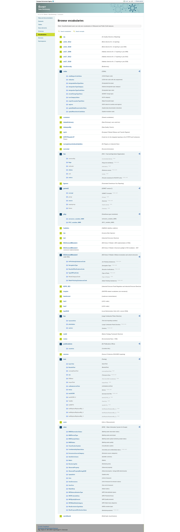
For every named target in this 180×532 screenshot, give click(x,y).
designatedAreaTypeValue (76, 83)
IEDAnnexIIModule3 (70, 248)
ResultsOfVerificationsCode (76, 269)
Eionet (45, 14)
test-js (70, 389)
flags (70, 162)
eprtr (65, 132)
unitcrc (71, 177)
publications (67, 344)
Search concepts (80, 31)
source (70, 200)
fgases (65, 183)
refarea (70, 170)
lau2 (64, 306)
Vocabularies (42, 34)
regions (71, 104)
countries (71, 348)
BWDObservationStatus (75, 431)
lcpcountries (72, 320)
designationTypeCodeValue (76, 90)
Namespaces (42, 41)
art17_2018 (67, 61)
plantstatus (72, 324)
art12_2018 (67, 47)
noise (65, 339)
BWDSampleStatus (74, 439)
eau (70, 375)
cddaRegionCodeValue (75, 76)
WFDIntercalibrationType (76, 492)
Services (40, 38)
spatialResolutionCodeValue (77, 111)
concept (71, 193)
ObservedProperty (74, 467)
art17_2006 (67, 52)
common (66, 117)
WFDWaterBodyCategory (76, 503)
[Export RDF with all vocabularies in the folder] (139, 71)
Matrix (70, 460)
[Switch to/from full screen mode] (132, 1)
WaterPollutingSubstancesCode (78, 280)
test (64, 359)
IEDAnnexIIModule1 (70, 243)
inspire (65, 291)
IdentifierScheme (73, 457)
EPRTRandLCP (68, 137)
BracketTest (72, 367)
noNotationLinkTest (74, 386)
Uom (70, 478)
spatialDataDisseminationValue (77, 108)
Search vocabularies (66, 31)
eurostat (66, 149)
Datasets (40, 21)
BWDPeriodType (73, 435)
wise (65, 427)
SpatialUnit (72, 474)
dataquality (67, 127)
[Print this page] (130, 1)
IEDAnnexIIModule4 (70, 255)
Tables (40, 24)
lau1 (64, 301)
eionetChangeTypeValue (75, 94)
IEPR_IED (66, 286)
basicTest (71, 364)
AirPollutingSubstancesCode (77, 261)
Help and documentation (45, 18)
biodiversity (67, 66)
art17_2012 (67, 56)
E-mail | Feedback (43, 526)
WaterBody (72, 489)
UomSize (71, 485)
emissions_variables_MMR (76, 219)
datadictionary (68, 122)
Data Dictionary (52, 14)
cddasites (71, 79)
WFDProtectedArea (74, 496)
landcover (66, 296)
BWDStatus (72, 442)
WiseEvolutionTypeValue (76, 506)
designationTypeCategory (76, 86)
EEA (46, 1)
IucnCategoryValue (74, 97)
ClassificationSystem (75, 446)
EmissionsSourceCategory (76, 453)
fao (64, 154)
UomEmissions (73, 481)
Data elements (42, 28)
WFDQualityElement (74, 499)
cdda (65, 71)
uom (65, 422)
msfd (65, 334)
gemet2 (66, 188)
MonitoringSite (73, 464)
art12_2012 (67, 42)
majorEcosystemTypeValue (76, 101)
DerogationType (73, 265)
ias (64, 233)
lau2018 (66, 311)
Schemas (41, 31)
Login (126, 1)
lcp (64, 316)
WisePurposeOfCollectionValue (78, 510)
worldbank (67, 516)
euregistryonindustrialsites (72, 144)
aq (64, 37)
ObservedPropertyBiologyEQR (77, 471)
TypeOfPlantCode (74, 273)
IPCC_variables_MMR (75, 222)
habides (66, 228)
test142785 (72, 393)
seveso (66, 354)
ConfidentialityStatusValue (76, 449)
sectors (71, 328)
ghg (64, 214)
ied (64, 238)
